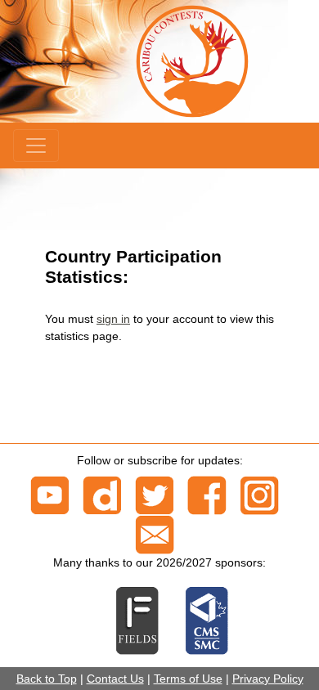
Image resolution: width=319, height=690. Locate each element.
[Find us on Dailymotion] (102, 494)
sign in (113, 318)
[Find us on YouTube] (50, 494)
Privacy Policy (267, 678)
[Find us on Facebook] (207, 494)
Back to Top (46, 678)
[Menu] (36, 145)
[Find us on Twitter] (154, 494)
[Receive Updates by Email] (154, 533)
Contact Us (115, 678)
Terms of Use (188, 678)
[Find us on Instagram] (259, 494)
